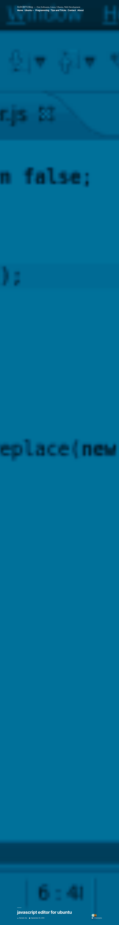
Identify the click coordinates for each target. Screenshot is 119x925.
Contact (72, 10)
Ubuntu (28, 10)
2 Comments (98, 918)
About (80, 10)
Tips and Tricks (58, 10)
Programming (42, 10)
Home (20, 10)
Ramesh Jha (23, 918)
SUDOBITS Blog (25, 7)
